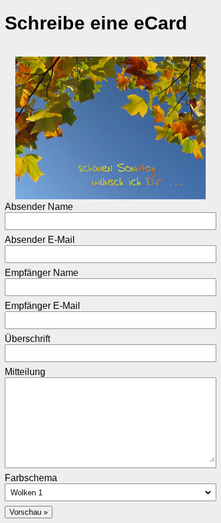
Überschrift (27, 339)
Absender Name (39, 207)
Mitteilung (25, 372)
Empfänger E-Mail (42, 306)
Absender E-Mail (40, 240)
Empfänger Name (41, 273)
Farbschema (31, 478)
